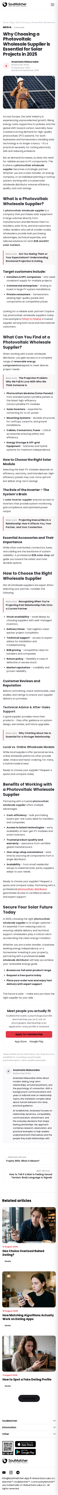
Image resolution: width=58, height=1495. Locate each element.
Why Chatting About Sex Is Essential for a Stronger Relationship (28, 734)
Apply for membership (29, 1034)
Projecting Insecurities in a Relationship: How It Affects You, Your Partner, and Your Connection (28, 523)
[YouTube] (4, 1472)
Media (7, 27)
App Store (21, 1041)
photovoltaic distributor (32, 889)
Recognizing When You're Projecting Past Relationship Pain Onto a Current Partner (29, 605)
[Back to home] (15, 1461)
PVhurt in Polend (31, 319)
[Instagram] (11, 1472)
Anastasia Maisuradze (25, 61)
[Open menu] (52, 5)
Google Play (36, 1041)
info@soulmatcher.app (15, 1478)
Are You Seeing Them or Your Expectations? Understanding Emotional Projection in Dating (27, 257)
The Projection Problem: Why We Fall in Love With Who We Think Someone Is (27, 381)
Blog (12, 22)
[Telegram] (18, 1472)
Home (5, 22)
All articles (29, 1398)
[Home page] (14, 4)
